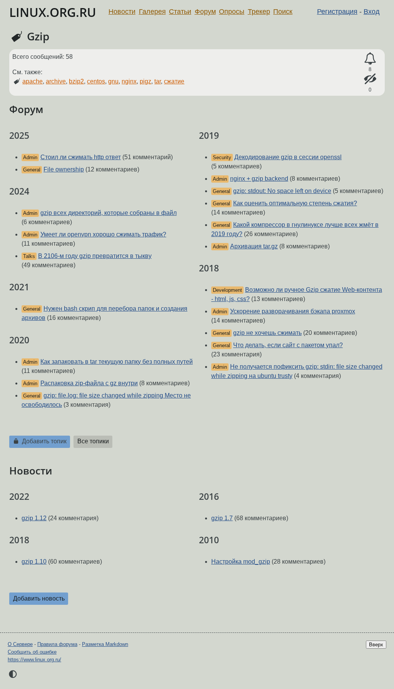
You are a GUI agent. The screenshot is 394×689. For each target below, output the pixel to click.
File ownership (63, 169)
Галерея (152, 11)
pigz (145, 81)
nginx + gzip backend (259, 178)
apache (32, 81)
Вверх (376, 644)
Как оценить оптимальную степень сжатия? (295, 203)
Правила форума (57, 644)
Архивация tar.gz (254, 246)
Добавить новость (39, 598)
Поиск (282, 11)
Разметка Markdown (105, 644)
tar (157, 81)
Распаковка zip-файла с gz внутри (89, 383)
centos (96, 81)
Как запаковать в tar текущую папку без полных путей (116, 361)
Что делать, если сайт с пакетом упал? (288, 345)
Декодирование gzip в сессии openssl (288, 157)
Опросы (231, 11)
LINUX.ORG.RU (52, 12)
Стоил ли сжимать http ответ (80, 157)
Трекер (259, 11)
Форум (205, 11)
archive (56, 81)
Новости (122, 11)
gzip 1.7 (222, 518)
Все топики (93, 441)
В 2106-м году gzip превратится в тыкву (95, 256)
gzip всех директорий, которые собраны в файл (108, 213)
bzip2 (76, 81)
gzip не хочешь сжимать (267, 333)
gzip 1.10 (34, 561)
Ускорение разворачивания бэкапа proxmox (292, 311)
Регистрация (337, 11)
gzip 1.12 (34, 518)
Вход (372, 11)
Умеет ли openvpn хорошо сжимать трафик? (103, 234)
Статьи (180, 11)
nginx (129, 81)
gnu (113, 81)
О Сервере (20, 644)
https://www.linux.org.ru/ (34, 659)
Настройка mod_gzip (240, 561)
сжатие (174, 81)
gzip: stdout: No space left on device (282, 191)
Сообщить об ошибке (32, 652)
